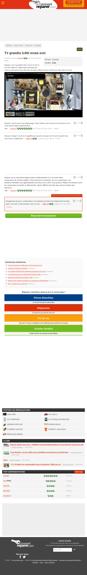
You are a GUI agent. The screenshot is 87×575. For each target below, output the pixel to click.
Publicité (35, 562)
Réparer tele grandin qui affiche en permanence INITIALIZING (28, 281)
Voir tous (79, 472)
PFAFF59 (6, 486)
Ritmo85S (6, 491)
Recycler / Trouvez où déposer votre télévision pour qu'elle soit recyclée (43, 323)
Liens (5, 460)
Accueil (43, 4)
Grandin (55, 59)
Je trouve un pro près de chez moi (43, 313)
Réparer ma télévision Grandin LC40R (20, 277)
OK (74, 550)
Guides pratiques (17, 447)
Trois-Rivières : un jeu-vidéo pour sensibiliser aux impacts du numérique (39, 452)
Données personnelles (66, 560)
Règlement (77, 560)
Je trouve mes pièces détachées (43, 302)
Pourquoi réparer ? (76, 452)
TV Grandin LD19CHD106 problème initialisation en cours (26, 271)
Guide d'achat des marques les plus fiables (43, 333)
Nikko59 (21, 58)
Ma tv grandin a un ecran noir (17, 284)
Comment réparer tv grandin (17, 268)
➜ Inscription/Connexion (74, 5)
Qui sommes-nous (17, 560)
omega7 (13, 128)
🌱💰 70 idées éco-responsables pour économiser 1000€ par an (35, 464)
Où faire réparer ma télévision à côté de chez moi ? (25, 265)
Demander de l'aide (74, 2)
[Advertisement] (43, 25)
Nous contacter (49, 562)
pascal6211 (7, 496)
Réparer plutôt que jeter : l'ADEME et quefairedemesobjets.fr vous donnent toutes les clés (46, 444)
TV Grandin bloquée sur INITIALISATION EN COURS (24, 274)
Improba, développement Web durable (44, 560)
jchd (4, 481)
